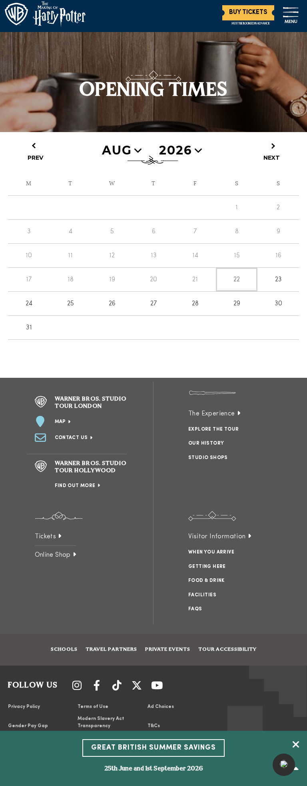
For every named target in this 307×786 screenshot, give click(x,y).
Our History (206, 443)
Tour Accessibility (227, 649)
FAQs (195, 609)
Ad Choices (161, 706)
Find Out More (75, 485)
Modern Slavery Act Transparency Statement (101, 726)
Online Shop (53, 555)
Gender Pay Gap (28, 726)
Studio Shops (208, 457)
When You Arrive (211, 552)
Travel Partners (111, 649)
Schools (64, 649)
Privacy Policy (24, 706)
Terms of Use (93, 706)
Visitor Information (217, 536)
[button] (284, 765)
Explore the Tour (213, 429)
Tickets (45, 536)
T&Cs (154, 726)
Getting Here (207, 566)
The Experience (211, 414)
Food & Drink (206, 580)
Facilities (202, 595)
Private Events (167, 649)
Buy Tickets (248, 12)
